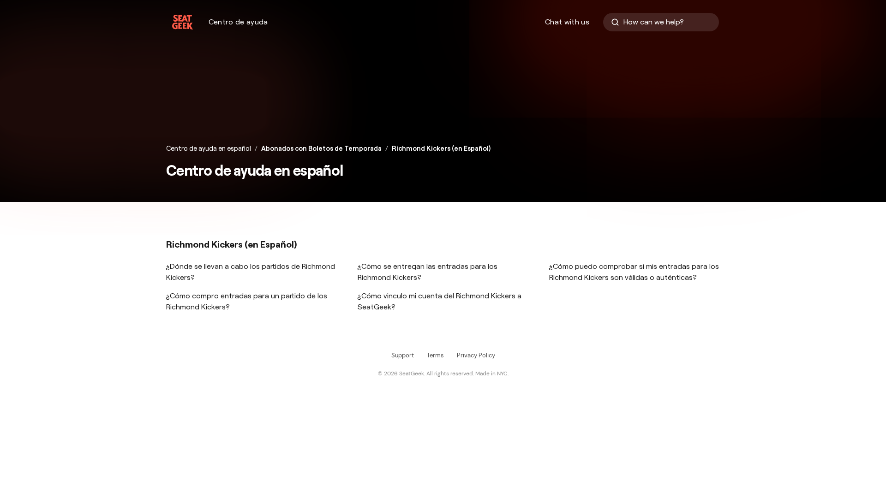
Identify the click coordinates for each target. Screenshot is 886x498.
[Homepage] (182, 22)
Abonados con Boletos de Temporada (321, 148)
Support (402, 355)
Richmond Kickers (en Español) (441, 148)
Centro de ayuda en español (208, 148)
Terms (435, 355)
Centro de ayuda (238, 22)
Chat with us (567, 22)
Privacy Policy (476, 355)
